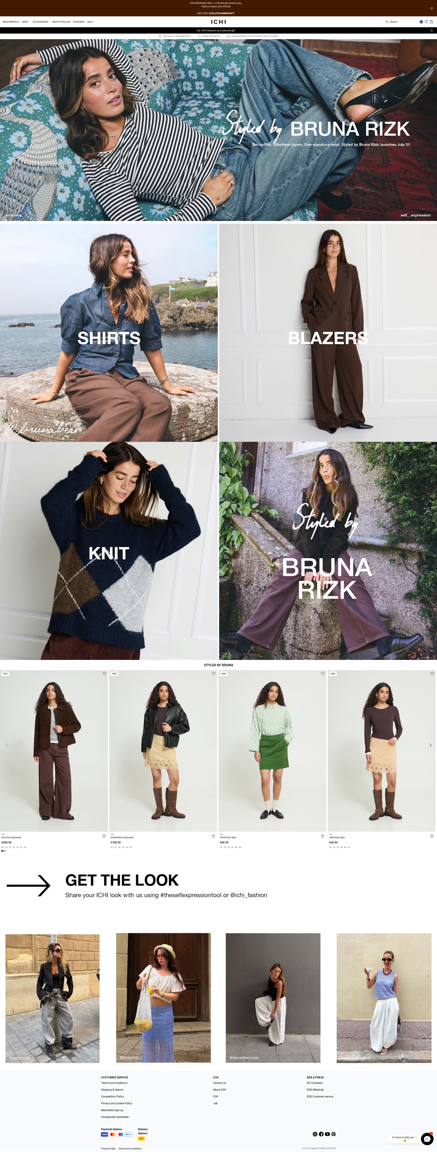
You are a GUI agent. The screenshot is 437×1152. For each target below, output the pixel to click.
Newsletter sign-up (112, 1110)
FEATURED (78, 21)
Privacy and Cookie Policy (116, 1103)
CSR (215, 1096)
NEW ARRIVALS (11, 21)
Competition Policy (112, 1096)
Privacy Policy (108, 1148)
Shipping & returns (112, 1089)
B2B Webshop (315, 1089)
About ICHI (219, 1089)
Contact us (219, 1083)
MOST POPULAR (61, 21)
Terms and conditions (114, 1083)
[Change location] (421, 22)
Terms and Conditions (130, 1148)
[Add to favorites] (104, 673)
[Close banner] (431, 8)
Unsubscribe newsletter (115, 1117)
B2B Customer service (320, 1096)
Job (215, 1103)
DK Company (315, 1083)
